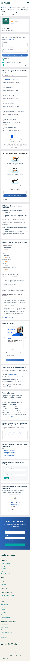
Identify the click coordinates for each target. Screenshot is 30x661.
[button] (1, 14)
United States (3, 7)
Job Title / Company (9, 468)
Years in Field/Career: (7, 49)
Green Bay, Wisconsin (9, 454)
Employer (10, 7)
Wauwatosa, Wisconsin (9, 452)
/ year (7, 28)
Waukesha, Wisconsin (9, 455)
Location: (4, 42)
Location (6, 472)
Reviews (13, 23)
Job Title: (7, 530)
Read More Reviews (7, 317)
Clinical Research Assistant (10, 79)
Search (6, 478)
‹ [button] (4, 337)
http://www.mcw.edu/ (12, 374)
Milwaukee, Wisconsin (9, 450)
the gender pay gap (9, 416)
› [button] (25, 337)
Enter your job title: (15, 189)
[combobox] (15, 44)
